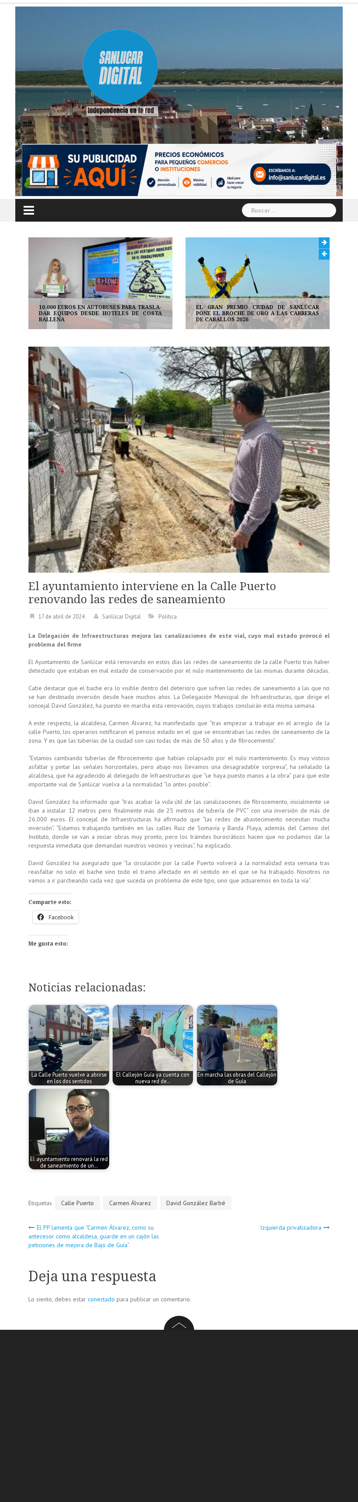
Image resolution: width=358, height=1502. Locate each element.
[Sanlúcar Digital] (120, 68)
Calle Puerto (77, 1203)
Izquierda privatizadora (290, 1227)
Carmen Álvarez (130, 1203)
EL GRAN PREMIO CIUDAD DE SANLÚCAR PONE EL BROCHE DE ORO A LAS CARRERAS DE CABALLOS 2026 (100, 313)
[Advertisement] (193, 1417)
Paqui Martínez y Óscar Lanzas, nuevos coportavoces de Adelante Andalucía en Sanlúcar (258, 313)
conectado (101, 1299)
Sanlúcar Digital (121, 616)
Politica (167, 616)
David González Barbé (195, 1203)
